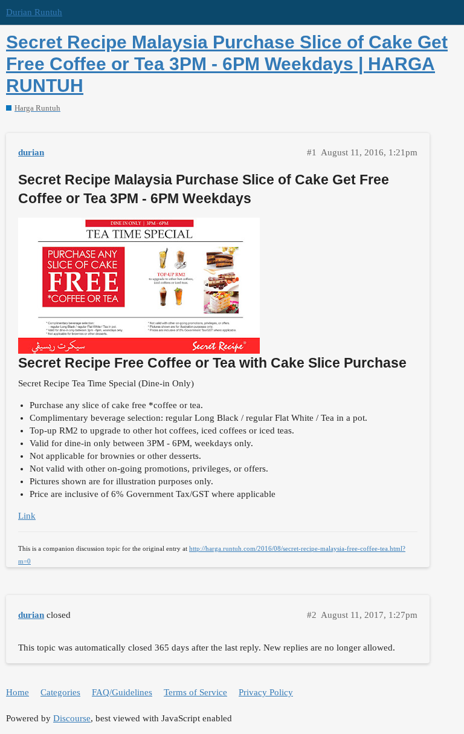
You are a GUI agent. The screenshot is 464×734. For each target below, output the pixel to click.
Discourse (72, 718)
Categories (60, 692)
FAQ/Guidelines (122, 692)
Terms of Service (195, 692)
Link (27, 516)
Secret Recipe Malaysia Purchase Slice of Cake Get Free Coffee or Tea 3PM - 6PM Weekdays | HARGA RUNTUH (227, 64)
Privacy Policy (266, 692)
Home (17, 692)
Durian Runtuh (34, 12)
